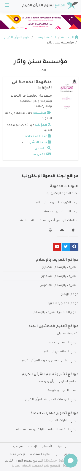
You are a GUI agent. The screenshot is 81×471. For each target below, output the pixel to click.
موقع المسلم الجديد (63, 342)
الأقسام (47, 446)
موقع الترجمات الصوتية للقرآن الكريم (51, 400)
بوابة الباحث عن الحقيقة (61, 211)
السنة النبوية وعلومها (62, 390)
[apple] (73, 231)
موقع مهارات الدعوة (63, 421)
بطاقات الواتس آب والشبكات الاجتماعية (49, 220)
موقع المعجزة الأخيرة (63, 303)
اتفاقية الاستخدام (40, 454)
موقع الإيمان (69, 294)
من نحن (18, 446)
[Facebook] (74, 247)
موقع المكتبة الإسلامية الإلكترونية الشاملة (47, 430)
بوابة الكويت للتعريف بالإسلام (57, 202)
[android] (62, 231)
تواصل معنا (17, 454)
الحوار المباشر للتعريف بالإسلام (55, 312)
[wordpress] (51, 231)
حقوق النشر (63, 454)
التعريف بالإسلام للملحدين (59, 276)
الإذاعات (32, 446)
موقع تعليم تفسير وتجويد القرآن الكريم (50, 361)
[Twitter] (66, 247)
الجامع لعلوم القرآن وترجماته (57, 381)
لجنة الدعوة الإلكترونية (62, 193)
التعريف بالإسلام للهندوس (59, 285)
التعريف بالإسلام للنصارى (59, 267)
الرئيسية (63, 446)
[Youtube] (57, 247)
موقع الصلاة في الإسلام (61, 352)
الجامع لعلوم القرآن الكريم (24, 461)
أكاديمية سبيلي (67, 333)
